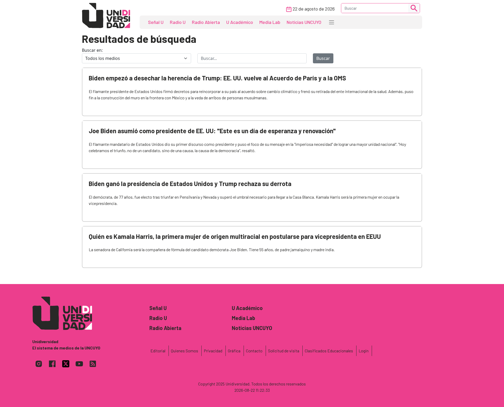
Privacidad (213, 350)
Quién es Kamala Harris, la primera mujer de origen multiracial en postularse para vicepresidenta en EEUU (235, 236)
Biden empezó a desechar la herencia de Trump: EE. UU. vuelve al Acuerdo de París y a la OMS (217, 78)
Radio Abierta (206, 22)
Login (364, 350)
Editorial (157, 350)
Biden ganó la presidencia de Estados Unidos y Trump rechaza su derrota (190, 183)
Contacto (254, 350)
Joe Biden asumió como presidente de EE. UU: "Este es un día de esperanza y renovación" (212, 131)
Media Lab (269, 22)
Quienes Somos (184, 350)
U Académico (239, 22)
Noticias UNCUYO (304, 22)
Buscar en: (92, 50)
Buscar (323, 58)
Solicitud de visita (283, 350)
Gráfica (234, 350)
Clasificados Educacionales (329, 350)
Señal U (156, 22)
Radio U (178, 22)
